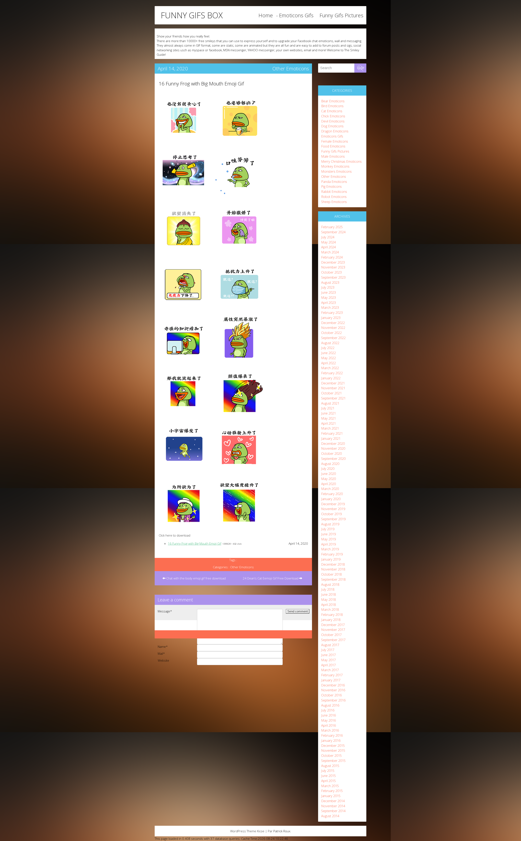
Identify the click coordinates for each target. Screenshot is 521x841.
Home (265, 15)
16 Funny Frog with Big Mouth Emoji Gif (201, 83)
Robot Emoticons (334, 196)
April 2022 (328, 363)
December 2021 (333, 383)
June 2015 (328, 775)
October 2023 (331, 272)
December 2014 (333, 800)
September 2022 (333, 337)
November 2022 (333, 327)
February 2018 (332, 614)
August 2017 (330, 644)
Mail (161, 653)
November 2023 (333, 267)
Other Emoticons (290, 68)
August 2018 (330, 584)
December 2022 (333, 322)
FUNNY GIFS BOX (192, 15)
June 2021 (328, 413)
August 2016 (330, 705)
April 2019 (328, 544)
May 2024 (328, 242)
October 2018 (331, 574)
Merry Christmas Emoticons (341, 161)
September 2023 (333, 277)
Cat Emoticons (331, 111)
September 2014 (333, 810)
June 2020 (328, 473)
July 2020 (327, 468)
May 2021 (328, 418)
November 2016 (333, 690)
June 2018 (328, 594)
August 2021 (330, 403)
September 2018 (333, 579)
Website (163, 660)
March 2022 (330, 367)
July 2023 (327, 287)
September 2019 (333, 519)
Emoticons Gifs (296, 15)
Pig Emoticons (331, 186)
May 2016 (328, 720)
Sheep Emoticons (334, 201)
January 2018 (330, 619)
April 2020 (328, 483)
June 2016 (328, 715)
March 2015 (330, 785)
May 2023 (328, 297)
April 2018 (328, 604)
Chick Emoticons (333, 116)
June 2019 (328, 534)
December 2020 (333, 443)
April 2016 (328, 725)
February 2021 (332, 433)
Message (165, 611)
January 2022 (330, 378)
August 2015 (330, 765)
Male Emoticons (333, 156)
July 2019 (327, 529)
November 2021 (333, 388)
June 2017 (328, 654)
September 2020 (333, 458)
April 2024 (328, 247)
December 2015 (333, 745)
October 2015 (331, 755)
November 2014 (333, 806)
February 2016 (332, 735)
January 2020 (330, 498)
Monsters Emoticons (336, 171)
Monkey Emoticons (335, 166)
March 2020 (330, 488)
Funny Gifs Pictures (341, 15)
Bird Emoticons (332, 106)
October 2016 (331, 695)
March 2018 (330, 609)
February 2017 (332, 675)
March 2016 (330, 730)
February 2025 (332, 227)
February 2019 (332, 554)
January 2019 (330, 559)
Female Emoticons (334, 141)
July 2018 (327, 589)
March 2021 (330, 428)
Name (163, 647)
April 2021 (328, 423)
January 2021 (330, 438)
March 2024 (330, 252)
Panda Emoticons (334, 181)
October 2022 (331, 332)
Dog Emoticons (332, 126)
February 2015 (332, 790)
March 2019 (330, 549)
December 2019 (333, 504)
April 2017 (328, 665)
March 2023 (330, 307)
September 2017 (333, 639)
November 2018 (333, 569)
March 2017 (330, 670)
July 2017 (327, 649)
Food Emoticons (333, 146)
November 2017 (333, 629)
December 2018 (333, 564)
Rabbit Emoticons (334, 191)
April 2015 (328, 780)
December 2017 (333, 624)
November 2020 (333, 448)
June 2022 (328, 352)
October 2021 (331, 393)
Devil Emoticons (333, 121)
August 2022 (330, 342)
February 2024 (332, 257)
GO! (361, 68)
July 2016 (327, 710)
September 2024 (333, 232)
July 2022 (327, 347)
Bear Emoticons (333, 101)
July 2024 (327, 237)
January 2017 (330, 680)
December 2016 (333, 685)
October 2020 (331, 453)
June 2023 (328, 292)
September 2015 (333, 760)
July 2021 (327, 408)
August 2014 (330, 816)
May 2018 (328, 599)
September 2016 (333, 700)
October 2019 (331, 514)
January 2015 (330, 795)
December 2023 (333, 262)
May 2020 (328, 478)
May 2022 (328, 358)
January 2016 (330, 740)
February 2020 (332, 493)
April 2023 (328, 302)
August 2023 (330, 282)
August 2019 (330, 524)
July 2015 (327, 770)
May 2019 (328, 539)
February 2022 (332, 373)
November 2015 (333, 750)
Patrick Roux (281, 831)
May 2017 (328, 660)
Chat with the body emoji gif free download (195, 578)
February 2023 (332, 312)
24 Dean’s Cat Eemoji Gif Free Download (271, 578)
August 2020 (330, 463)
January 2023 (330, 317)
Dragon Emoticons (334, 131)
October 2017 (331, 634)
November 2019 (333, 508)
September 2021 (333, 398)
